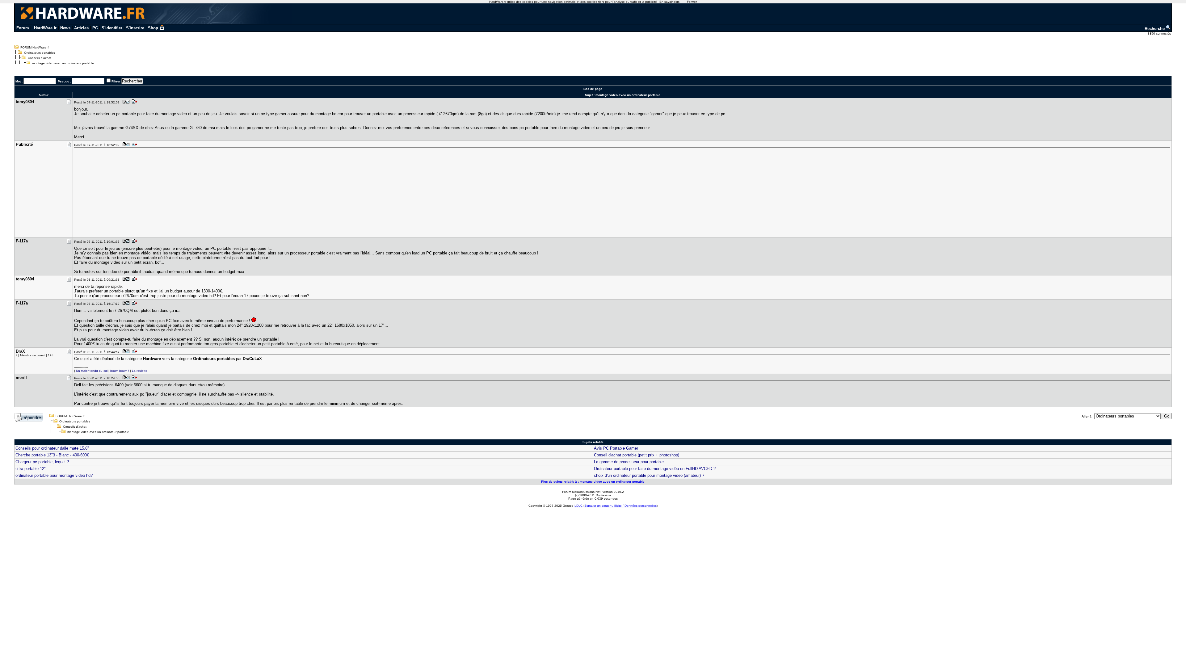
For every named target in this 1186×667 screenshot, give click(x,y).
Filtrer (115, 81)
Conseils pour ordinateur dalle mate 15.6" (52, 448)
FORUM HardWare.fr (34, 47)
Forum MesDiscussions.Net (581, 491)
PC (95, 28)
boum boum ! (119, 370)
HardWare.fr (45, 28)
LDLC (578, 505)
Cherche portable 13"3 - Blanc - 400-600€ (52, 455)
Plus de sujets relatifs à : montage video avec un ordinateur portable (593, 481)
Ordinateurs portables (39, 52)
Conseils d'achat (39, 58)
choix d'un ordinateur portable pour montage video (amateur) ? (649, 475)
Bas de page (592, 88)
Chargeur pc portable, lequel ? (42, 461)
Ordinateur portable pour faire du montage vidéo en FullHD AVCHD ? (655, 468)
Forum (22, 28)
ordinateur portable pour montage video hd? (54, 475)
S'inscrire (135, 28)
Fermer (692, 1)
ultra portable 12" (30, 468)
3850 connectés (1160, 33)
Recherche (1155, 28)
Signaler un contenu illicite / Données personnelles (620, 505)
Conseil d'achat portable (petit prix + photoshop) (636, 455)
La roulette (139, 370)
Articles (81, 28)
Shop (153, 28)
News (65, 28)
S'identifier (112, 28)
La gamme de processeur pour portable (629, 461)
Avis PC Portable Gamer (616, 448)
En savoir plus (669, 1)
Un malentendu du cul (91, 370)
